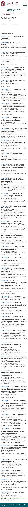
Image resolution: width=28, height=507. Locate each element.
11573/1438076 (5, 357)
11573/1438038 (5, 445)
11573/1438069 (5, 343)
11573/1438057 (5, 371)
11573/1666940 (5, 117)
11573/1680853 (5, 141)
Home (3, 13)
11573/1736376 (5, 43)
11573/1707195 (5, 67)
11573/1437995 (5, 428)
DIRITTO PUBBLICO (10, 13)
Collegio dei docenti (20, 13)
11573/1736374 (5, 36)
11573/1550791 (5, 280)
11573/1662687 (5, 221)
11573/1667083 (5, 128)
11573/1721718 (5, 103)
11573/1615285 (5, 268)
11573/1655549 (5, 206)
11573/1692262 (5, 178)
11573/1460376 (5, 330)
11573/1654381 (5, 193)
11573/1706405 (5, 60)
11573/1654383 (5, 234)
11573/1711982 (5, 89)
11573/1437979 (5, 459)
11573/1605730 (5, 257)
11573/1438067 (5, 400)
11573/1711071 (5, 80)
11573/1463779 (5, 316)
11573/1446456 (5, 296)
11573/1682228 (5, 153)
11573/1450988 (5, 302)
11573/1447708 (5, 470)
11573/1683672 (5, 164)
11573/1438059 (5, 386)
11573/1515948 (5, 246)
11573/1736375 (5, 52)
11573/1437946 (5, 479)
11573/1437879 (5, 492)
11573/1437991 (5, 414)
